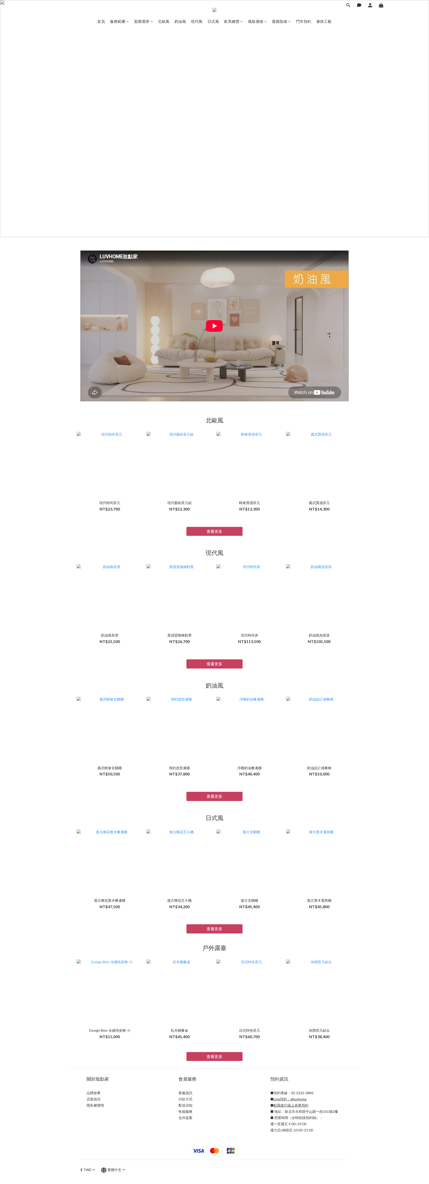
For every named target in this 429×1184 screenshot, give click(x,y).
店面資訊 (94, 1099)
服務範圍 (117, 21)
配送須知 (185, 1105)
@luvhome (298, 1099)
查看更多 (214, 531)
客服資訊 (185, 1093)
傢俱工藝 (324, 21)
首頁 (101, 21)
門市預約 (303, 21)
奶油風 (180, 21)
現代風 (197, 21)
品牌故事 (94, 1093)
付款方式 (185, 1099)
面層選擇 (141, 21)
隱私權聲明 (95, 1105)
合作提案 (185, 1118)
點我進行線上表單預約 (291, 1105)
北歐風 (164, 21)
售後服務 (185, 1111)
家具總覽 (231, 21)
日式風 (213, 21)
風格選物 (255, 21)
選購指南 (279, 21)
